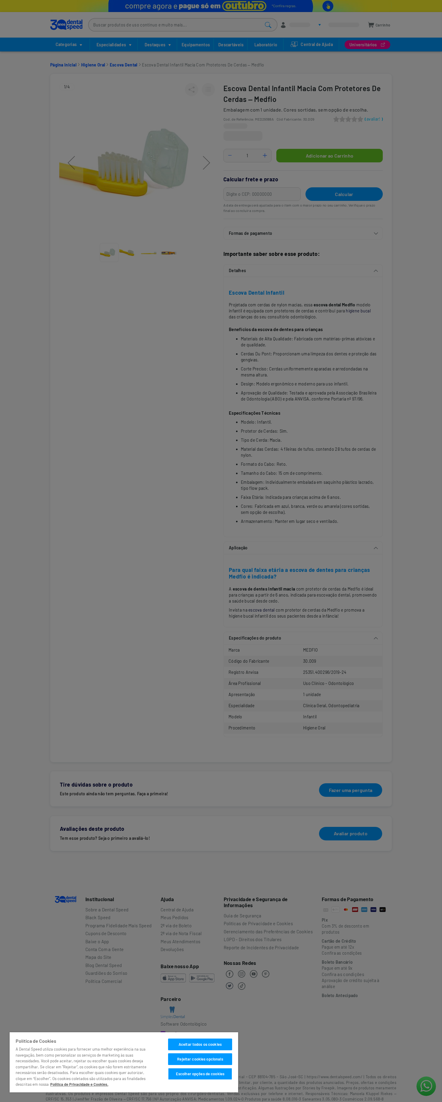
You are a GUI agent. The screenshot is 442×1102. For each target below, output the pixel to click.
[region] (124, 1062)
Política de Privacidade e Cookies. (79, 1084)
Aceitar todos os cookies (200, 1044)
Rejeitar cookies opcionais (200, 1059)
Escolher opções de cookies (200, 1073)
